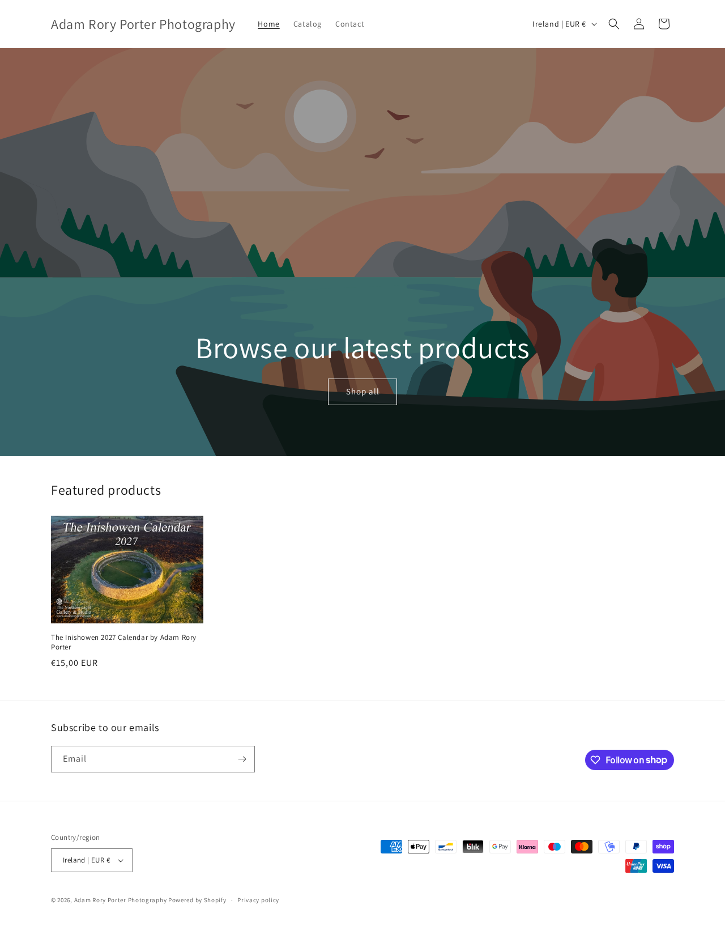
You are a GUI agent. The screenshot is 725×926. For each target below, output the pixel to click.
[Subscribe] (241, 759)
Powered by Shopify (197, 900)
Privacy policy (258, 900)
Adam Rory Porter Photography (120, 900)
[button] (614, 23)
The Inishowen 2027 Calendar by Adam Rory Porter (124, 642)
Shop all (362, 391)
